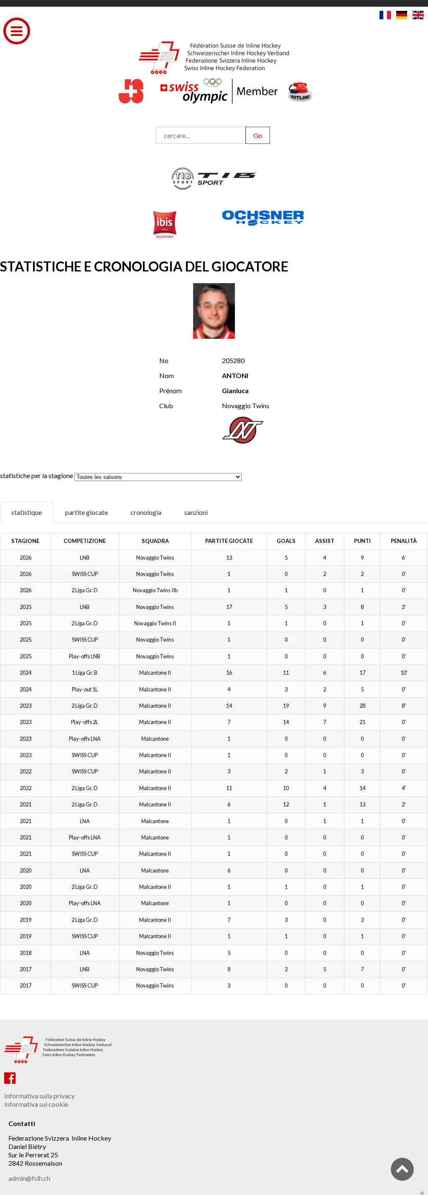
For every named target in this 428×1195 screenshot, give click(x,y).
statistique (26, 512)
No (163, 360)
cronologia (145, 512)
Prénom (170, 390)
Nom (166, 375)
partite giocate (86, 512)
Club (166, 405)
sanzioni (196, 512)
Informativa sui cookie (36, 1104)
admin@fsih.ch (29, 1178)
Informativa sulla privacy (39, 1096)
